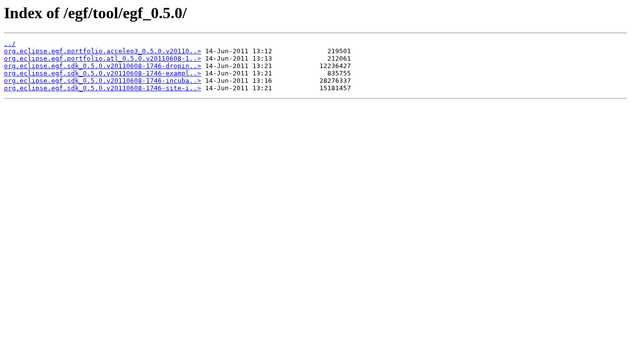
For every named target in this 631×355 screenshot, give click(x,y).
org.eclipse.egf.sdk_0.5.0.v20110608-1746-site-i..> (102, 88)
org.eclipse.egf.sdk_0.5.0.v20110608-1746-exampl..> (102, 73)
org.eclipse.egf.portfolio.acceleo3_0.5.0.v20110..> (102, 51)
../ (10, 43)
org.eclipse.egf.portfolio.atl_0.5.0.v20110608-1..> (102, 58)
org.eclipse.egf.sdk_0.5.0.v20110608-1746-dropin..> (102, 66)
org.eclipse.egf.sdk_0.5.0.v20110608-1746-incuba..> (102, 80)
